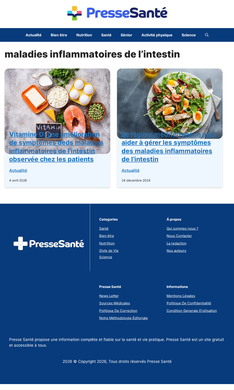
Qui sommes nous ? (182, 228)
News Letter (109, 296)
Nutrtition (107, 243)
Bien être (59, 35)
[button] (206, 35)
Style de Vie (109, 250)
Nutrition (84, 35)
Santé (106, 35)
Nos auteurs (176, 250)
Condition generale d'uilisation (192, 310)
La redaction (176, 243)
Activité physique (157, 35)
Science (189, 35)
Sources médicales (114, 303)
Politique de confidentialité (189, 303)
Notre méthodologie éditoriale (123, 318)
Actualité (34, 35)
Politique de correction (118, 310)
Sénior (126, 35)
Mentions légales (181, 296)
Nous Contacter (179, 236)
